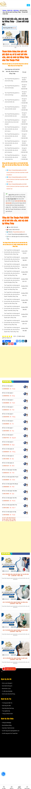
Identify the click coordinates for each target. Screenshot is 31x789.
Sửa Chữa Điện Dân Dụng (8, 708)
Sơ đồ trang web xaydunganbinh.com (10, 730)
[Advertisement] (15, 362)
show (14, 28)
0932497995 (6, 416)
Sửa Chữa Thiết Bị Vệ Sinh (8, 728)
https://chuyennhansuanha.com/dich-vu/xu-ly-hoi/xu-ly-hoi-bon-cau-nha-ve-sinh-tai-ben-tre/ (17, 186)
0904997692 (6, 395)
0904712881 (6, 507)
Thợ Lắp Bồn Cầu (6, 711)
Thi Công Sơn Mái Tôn (7, 703)
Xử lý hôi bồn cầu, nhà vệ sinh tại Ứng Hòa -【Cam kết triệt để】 (15, 603)
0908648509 (6, 486)
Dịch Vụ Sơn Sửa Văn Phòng (8, 694)
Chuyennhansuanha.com (19, 232)
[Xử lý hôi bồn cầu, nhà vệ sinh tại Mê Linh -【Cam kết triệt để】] (15, 648)
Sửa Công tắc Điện (6, 705)
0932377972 (6, 437)
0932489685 (6, 402)
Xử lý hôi (16, 10)
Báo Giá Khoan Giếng (7, 725)
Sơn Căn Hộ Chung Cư (7, 685)
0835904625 (6, 388)
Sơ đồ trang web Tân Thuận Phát (10, 733)
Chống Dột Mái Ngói (6, 722)
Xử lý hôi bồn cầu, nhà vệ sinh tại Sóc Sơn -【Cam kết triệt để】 (15, 631)
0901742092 (6, 458)
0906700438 (6, 444)
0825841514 (6, 409)
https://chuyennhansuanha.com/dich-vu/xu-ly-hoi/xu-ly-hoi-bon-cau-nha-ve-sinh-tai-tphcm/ (17, 172)
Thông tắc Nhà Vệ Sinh (7, 713)
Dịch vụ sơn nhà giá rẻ (7, 683)
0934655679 (6, 451)
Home (4, 10)
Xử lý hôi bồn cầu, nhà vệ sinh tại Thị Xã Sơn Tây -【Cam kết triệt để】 (15, 575)
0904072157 (6, 465)
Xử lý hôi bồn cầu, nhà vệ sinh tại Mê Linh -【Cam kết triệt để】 (15, 659)
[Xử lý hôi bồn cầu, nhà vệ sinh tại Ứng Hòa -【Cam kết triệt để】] (15, 593)
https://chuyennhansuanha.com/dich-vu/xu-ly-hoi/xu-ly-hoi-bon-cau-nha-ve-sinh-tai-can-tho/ (17, 179)
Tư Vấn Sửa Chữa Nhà (7, 691)
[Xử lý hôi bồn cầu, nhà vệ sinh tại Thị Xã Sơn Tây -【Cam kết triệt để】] (15, 565)
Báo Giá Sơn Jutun (6, 688)
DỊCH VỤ (9, 10)
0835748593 (6, 430)
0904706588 (6, 514)
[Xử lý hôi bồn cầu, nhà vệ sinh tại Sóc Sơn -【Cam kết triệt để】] (15, 620)
